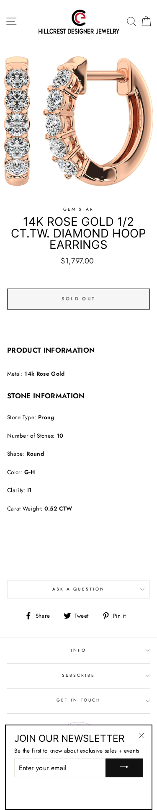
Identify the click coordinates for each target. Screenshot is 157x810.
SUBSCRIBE (78, 675)
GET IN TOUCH (78, 700)
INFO (78, 650)
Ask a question (78, 589)
